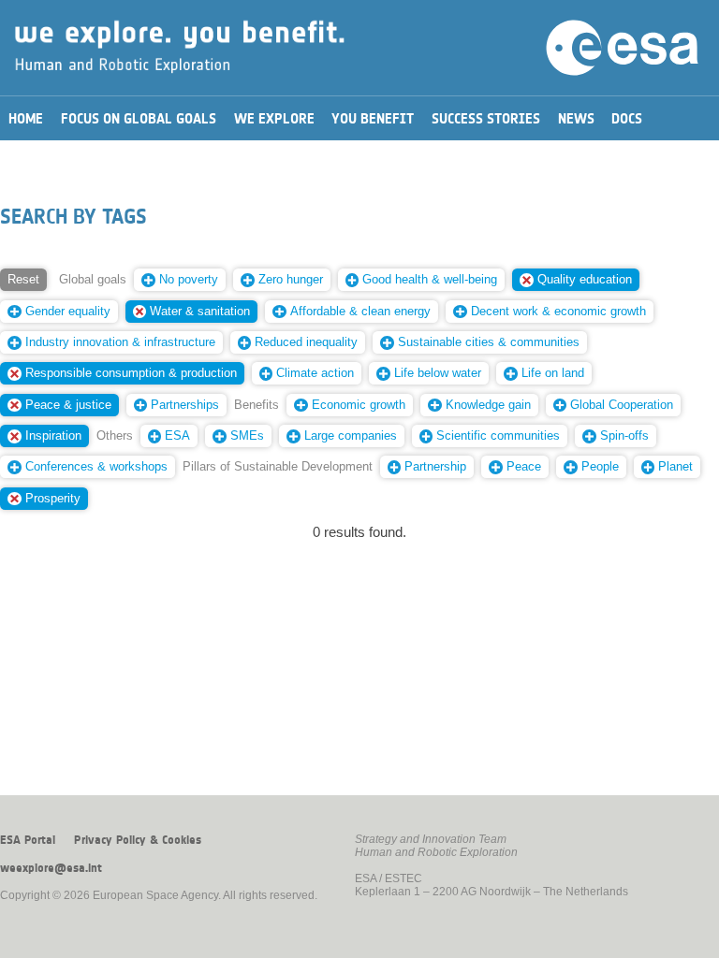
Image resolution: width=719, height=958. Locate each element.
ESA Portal (27, 840)
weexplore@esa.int (51, 868)
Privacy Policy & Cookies (137, 840)
